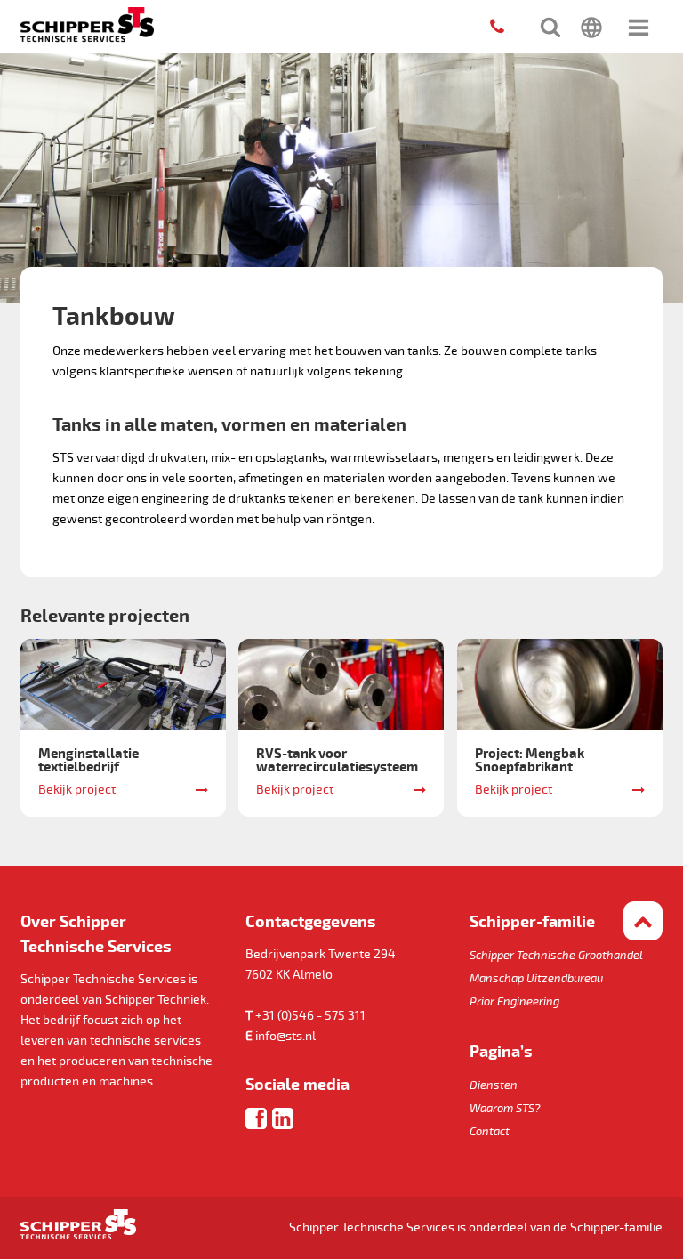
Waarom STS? (505, 1109)
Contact (490, 1132)
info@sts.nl (285, 1036)
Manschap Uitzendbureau (536, 979)
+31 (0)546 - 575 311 (310, 1015)
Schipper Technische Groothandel (556, 955)
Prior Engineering (514, 1002)
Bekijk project (77, 789)
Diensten (494, 1085)
